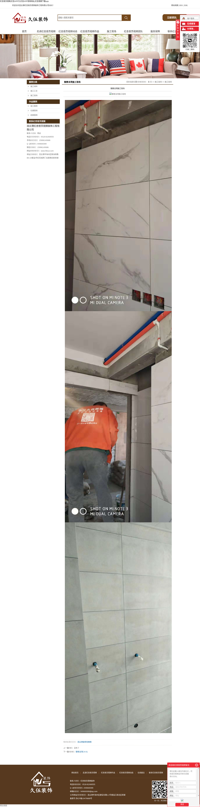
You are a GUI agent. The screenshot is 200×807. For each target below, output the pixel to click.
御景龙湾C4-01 (82, 752)
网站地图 (174, 5)
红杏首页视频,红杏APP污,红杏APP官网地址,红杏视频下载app (24, 1)
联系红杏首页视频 (156, 773)
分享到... (191, 29)
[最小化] (196, 765)
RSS (181, 5)
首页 (24, 31)
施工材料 (33, 86)
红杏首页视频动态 (68, 31)
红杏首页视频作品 (89, 31)
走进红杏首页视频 (46, 31)
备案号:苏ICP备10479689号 (81, 798)
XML (186, 5)
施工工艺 (33, 91)
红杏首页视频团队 (133, 31)
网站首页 (74, 773)
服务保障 (155, 31)
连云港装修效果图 (84, 742)
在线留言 (141, 773)
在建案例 (33, 111)
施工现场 (111, 31)
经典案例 (33, 115)
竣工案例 (33, 106)
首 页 (150, 82)
